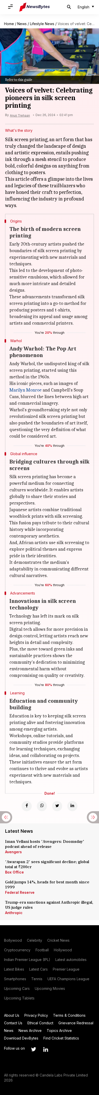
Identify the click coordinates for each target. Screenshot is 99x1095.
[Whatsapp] (42, 806)
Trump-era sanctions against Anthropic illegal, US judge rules (49, 905)
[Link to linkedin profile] (46, 1049)
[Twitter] (57, 806)
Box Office (14, 872)
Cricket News (58, 940)
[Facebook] (27, 806)
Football (42, 950)
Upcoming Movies (50, 988)
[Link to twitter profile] (33, 1049)
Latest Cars (38, 969)
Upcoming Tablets (19, 998)
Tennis (36, 979)
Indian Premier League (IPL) (27, 959)
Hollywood (63, 950)
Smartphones (15, 979)
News (22, 24)
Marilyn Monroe (25, 390)
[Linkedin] (72, 806)
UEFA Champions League (68, 979)
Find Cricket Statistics (61, 1038)
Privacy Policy (36, 1015)
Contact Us (13, 1023)
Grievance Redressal (75, 1023)
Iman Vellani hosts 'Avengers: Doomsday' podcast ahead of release (44, 844)
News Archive (30, 1030)
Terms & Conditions (69, 1015)
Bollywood (13, 940)
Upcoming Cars (17, 988)
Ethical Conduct (40, 1023)
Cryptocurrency (17, 950)
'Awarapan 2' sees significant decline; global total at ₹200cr (47, 864)
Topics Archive (59, 1030)
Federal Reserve (20, 892)
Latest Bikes (14, 969)
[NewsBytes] (34, 7)
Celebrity (34, 940)
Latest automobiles (71, 959)
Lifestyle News (42, 24)
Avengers (13, 852)
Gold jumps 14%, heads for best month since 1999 (47, 885)
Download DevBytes (21, 1038)
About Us (11, 1015)
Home (9, 24)
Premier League (66, 969)
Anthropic (14, 913)
